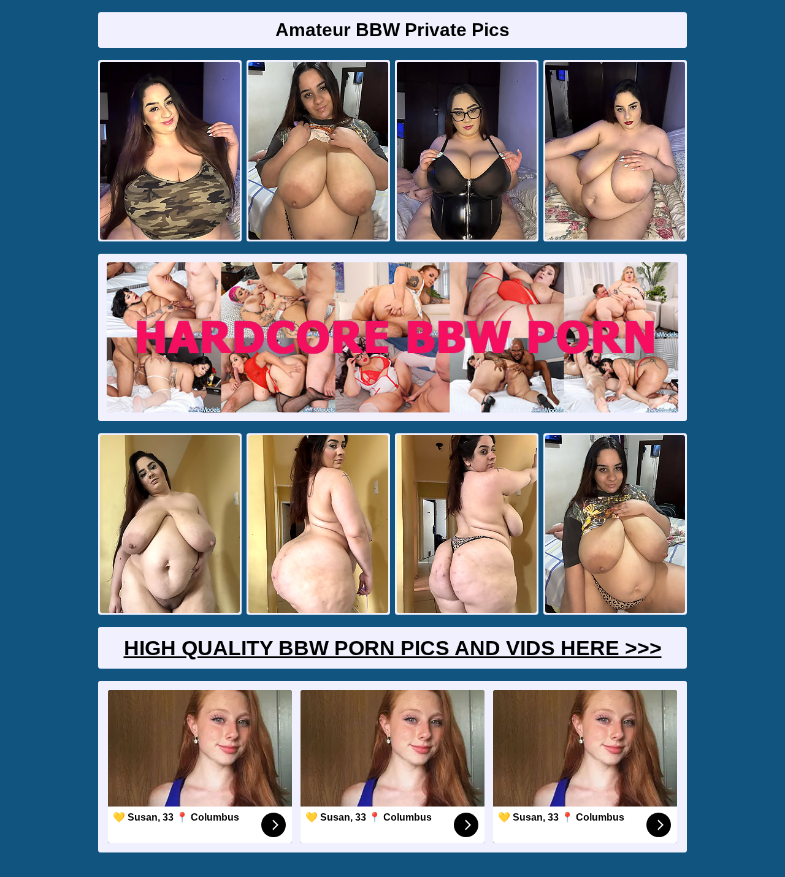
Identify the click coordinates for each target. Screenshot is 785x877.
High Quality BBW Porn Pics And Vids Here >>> (393, 647)
